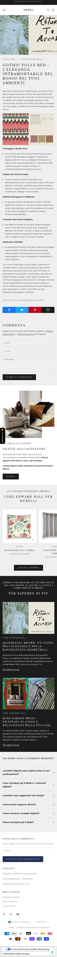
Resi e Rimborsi (10, 901)
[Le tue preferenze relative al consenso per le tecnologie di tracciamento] (52, 952)
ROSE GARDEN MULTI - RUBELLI (19, 550)
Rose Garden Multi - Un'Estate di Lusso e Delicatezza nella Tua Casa (27, 722)
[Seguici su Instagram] (11, 914)
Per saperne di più (11, 669)
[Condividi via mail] (47, 310)
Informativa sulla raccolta (16, 953)
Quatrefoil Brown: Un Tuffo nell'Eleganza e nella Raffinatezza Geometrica (28, 646)
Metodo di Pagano (11, 897)
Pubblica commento (19, 377)
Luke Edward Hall (32, 59)
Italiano (41, 922)
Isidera (19, 546)
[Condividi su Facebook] (9, 310)
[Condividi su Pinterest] (35, 310)
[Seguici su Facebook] (4, 914)
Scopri (10, 476)
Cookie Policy (9, 906)
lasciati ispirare (28, 568)
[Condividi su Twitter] (22, 310)
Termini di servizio (25, 334)
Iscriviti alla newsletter (22, 859)
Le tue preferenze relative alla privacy (30, 949)
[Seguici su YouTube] (17, 914)
